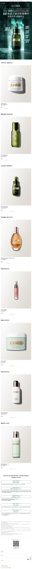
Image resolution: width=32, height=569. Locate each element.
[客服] (30, 558)
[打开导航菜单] (30, 3)
